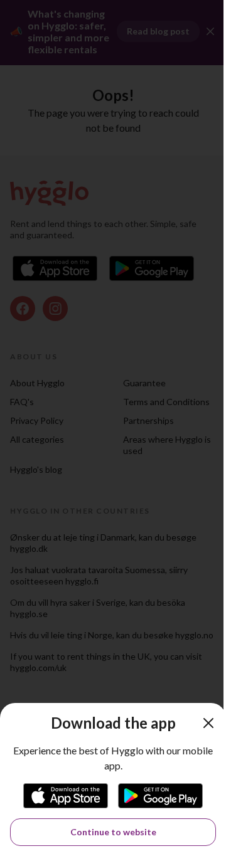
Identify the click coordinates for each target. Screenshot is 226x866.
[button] (208, 723)
